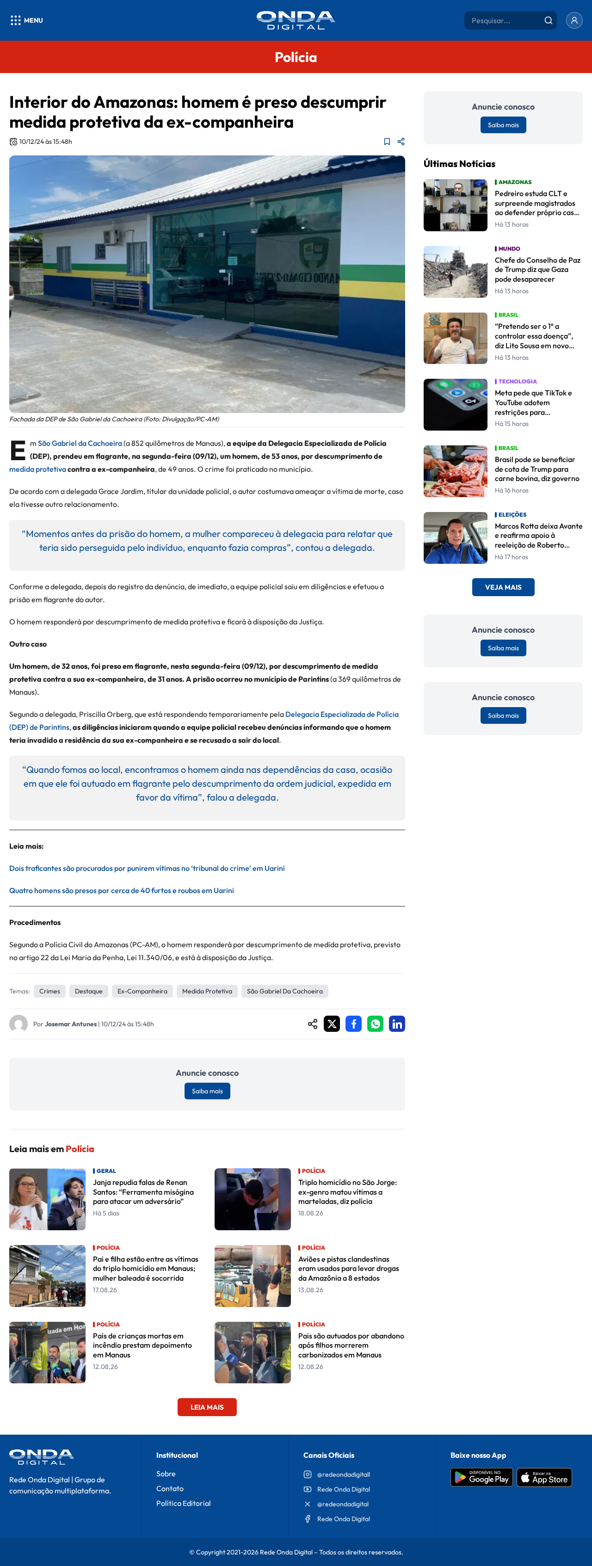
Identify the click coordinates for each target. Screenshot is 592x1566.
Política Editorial (183, 1503)
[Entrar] (574, 20)
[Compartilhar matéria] (401, 141)
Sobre (166, 1473)
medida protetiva (37, 469)
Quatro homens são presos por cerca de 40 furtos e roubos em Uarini (121, 890)
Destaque (89, 991)
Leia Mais (207, 1407)
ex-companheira (142, 991)
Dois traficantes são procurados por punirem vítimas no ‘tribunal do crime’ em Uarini (147, 868)
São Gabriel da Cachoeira (80, 443)
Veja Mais (503, 587)
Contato (170, 1488)
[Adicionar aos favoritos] (387, 141)
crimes (49, 991)
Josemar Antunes (71, 1024)
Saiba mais (207, 1091)
